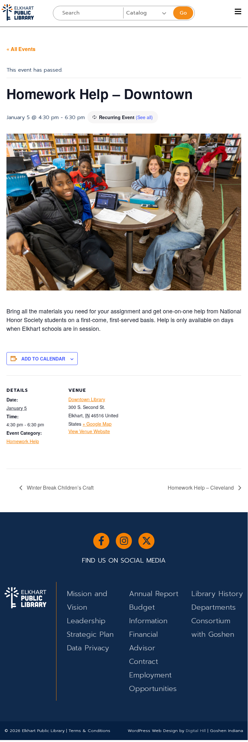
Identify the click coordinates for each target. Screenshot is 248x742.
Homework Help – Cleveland (201, 487)
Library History (217, 593)
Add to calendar (43, 358)
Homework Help (22, 441)
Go (183, 13)
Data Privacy (88, 648)
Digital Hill (196, 730)
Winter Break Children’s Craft (59, 487)
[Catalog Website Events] (147, 13)
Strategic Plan (90, 634)
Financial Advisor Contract (143, 648)
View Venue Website (89, 431)
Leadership (86, 620)
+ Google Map (97, 424)
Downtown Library (86, 399)
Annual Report (153, 593)
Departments (213, 607)
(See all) (144, 117)
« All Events (20, 49)
